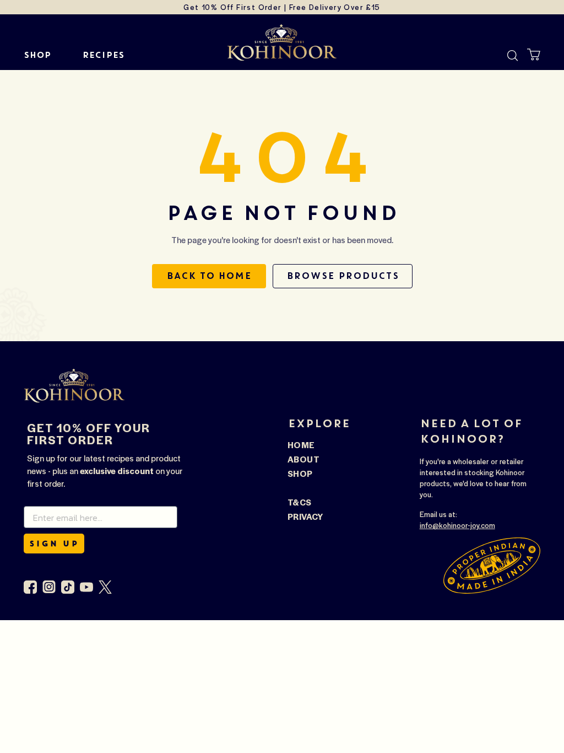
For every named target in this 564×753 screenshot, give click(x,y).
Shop (37, 55)
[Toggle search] (512, 55)
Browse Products (342, 276)
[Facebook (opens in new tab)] (30, 587)
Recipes (103, 55)
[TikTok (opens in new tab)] (67, 587)
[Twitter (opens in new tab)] (105, 587)
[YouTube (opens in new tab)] (86, 587)
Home (301, 444)
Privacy (305, 516)
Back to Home (209, 276)
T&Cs (300, 502)
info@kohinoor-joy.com (457, 525)
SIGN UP (54, 543)
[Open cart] (533, 54)
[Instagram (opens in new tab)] (49, 587)
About (303, 459)
